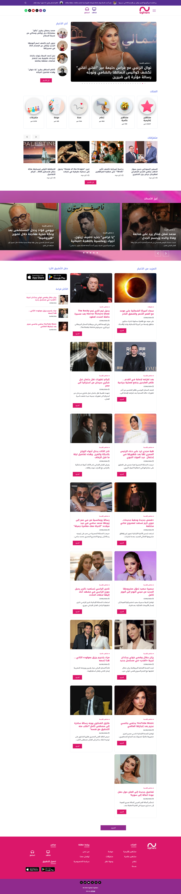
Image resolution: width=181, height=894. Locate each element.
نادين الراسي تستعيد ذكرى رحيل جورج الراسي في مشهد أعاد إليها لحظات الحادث (92, 592)
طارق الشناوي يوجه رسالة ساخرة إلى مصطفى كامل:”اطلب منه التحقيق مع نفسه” (92, 726)
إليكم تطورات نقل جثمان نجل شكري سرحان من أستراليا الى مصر (94, 382)
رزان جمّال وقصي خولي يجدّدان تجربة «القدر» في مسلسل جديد (137, 659)
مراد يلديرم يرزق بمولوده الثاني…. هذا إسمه (92, 659)
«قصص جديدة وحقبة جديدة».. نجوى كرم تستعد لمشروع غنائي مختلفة (137, 523)
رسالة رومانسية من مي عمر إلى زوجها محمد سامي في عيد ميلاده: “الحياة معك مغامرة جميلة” (92, 523)
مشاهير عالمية (124, 119)
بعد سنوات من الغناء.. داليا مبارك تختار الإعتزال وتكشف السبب (111, 74)
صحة (79, 117)
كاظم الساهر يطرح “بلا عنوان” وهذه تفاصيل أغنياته (41, 71)
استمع (87, 12)
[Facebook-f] (44, 10)
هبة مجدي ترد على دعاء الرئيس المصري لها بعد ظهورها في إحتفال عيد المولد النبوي (137, 454)
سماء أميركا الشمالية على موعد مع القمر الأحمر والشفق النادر (137, 312)
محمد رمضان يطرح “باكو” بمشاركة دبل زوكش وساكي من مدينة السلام (148, 3)
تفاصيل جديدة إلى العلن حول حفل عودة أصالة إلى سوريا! (136, 793)
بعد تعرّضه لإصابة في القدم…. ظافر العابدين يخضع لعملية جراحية (136, 381)
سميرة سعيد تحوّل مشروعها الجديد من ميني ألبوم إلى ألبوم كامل (137, 592)
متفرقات (34, 117)
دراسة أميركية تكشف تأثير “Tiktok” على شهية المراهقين (143, 170)
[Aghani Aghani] (144, 10)
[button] (142, 83)
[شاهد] (94, 9)
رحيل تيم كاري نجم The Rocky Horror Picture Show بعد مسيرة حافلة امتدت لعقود (92, 314)
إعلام (101, 117)
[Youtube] (33, 10)
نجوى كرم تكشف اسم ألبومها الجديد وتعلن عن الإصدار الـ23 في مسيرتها (98, 3)
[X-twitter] (37, 10)
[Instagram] (40, 10)
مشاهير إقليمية (147, 119)
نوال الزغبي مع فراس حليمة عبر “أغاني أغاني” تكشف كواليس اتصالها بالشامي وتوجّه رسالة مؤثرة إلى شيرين (32, 232)
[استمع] (87, 9)
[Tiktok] (29, 10)
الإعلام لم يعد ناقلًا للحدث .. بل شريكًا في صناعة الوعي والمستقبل (39, 170)
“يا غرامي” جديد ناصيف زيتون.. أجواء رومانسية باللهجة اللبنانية (154, 239)
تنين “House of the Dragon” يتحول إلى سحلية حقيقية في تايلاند (107, 170)
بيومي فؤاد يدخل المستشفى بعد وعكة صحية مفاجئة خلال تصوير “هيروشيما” (92, 234)
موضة (56, 117)
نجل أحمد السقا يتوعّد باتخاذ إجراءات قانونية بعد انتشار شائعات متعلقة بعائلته (46, 3)
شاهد (94, 12)
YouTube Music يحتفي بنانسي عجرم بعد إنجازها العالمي (137, 724)
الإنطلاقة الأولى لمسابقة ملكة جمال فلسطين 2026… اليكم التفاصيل (75, 171)
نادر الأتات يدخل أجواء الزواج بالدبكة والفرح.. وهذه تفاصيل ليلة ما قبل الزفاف (91, 454)
